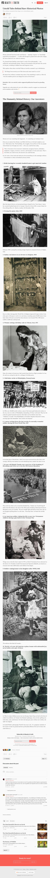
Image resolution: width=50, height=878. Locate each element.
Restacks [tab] (11, 767)
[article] (25, 827)
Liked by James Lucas (10, 780)
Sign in (46, 2)
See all (5, 850)
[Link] (1, 99)
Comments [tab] (6, 767)
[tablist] (8, 767)
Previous (7, 758)
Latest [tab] (7, 821)
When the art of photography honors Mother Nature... (14, 843)
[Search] (32, 2)
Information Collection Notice (24, 745)
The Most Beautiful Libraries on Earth (14, 824)
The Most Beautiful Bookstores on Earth (14, 833)
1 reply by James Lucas (11, 790)
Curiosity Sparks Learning (10, 794)
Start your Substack (22, 872)
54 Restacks (18, 749)
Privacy (24, 869)
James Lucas (8, 13)
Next (43, 758)
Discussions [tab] (12, 821)
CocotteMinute (8, 779)
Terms (27, 869)
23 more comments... (7, 814)
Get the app (31, 872)
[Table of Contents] (1, 439)
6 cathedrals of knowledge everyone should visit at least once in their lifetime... (19, 826)
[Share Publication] (35, 2)
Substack (19, 875)
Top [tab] (4, 821)
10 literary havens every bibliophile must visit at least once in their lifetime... (19, 834)
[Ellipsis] (47, 779)
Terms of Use (31, 744)
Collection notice (33, 869)
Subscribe (40, 2)
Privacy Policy (34, 745)
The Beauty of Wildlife (9, 841)
